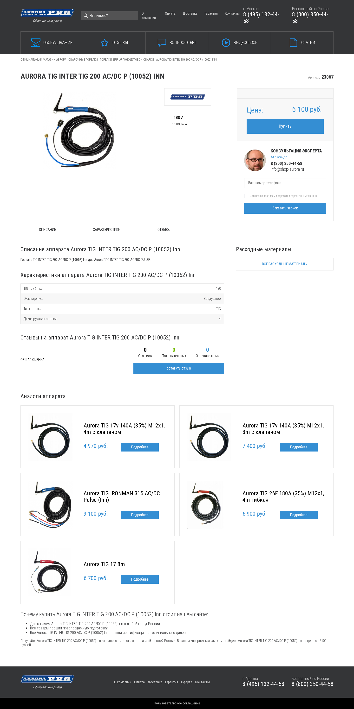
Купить (285, 126)
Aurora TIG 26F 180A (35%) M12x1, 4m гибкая (283, 496)
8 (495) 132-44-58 (261, 18)
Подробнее (140, 447)
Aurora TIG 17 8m (104, 564)
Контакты (232, 13)
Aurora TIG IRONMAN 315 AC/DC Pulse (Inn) (122, 496)
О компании (149, 15)
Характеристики (106, 229)
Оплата (170, 13)
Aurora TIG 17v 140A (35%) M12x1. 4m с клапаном (124, 429)
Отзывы (120, 42)
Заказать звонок (285, 208)
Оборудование (57, 42)
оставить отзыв (179, 368)
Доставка (190, 13)
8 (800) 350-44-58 (310, 18)
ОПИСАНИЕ (47, 229)
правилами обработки (276, 196)
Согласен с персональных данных (283, 196)
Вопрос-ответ (183, 42)
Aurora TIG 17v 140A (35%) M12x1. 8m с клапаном (283, 429)
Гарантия (211, 13)
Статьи (308, 42)
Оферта (186, 682)
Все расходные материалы (285, 264)
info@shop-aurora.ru (287, 169)
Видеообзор (245, 42)
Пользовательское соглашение (177, 703)
